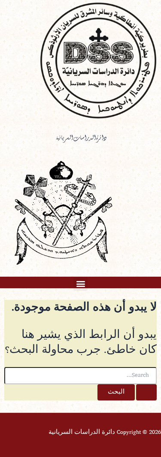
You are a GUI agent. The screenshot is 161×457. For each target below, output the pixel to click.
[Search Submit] (146, 392)
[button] (80, 284)
